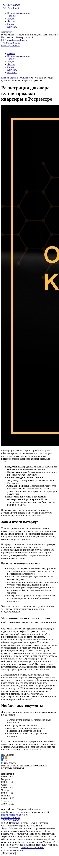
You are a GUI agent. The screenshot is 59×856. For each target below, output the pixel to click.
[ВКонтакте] (2, 757)
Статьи (11, 24)
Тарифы (11, 16)
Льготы (11, 21)
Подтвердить (8, 853)
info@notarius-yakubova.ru (14, 814)
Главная (11, 53)
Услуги (11, 18)
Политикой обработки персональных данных (22, 848)
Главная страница (10, 77)
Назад (4, 760)
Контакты (12, 26)
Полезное (12, 72)
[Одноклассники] (6, 757)
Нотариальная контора (19, 13)
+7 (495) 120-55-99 (10, 817)
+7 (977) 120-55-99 (10, 820)
